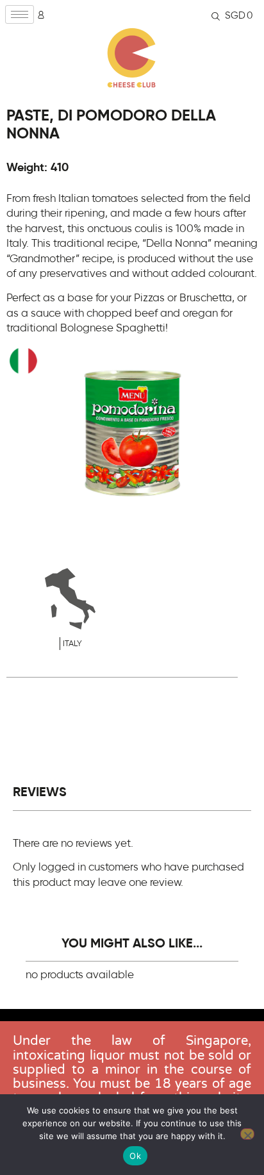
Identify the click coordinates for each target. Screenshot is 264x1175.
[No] (247, 1134)
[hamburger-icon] (19, 14)
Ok (135, 1156)
